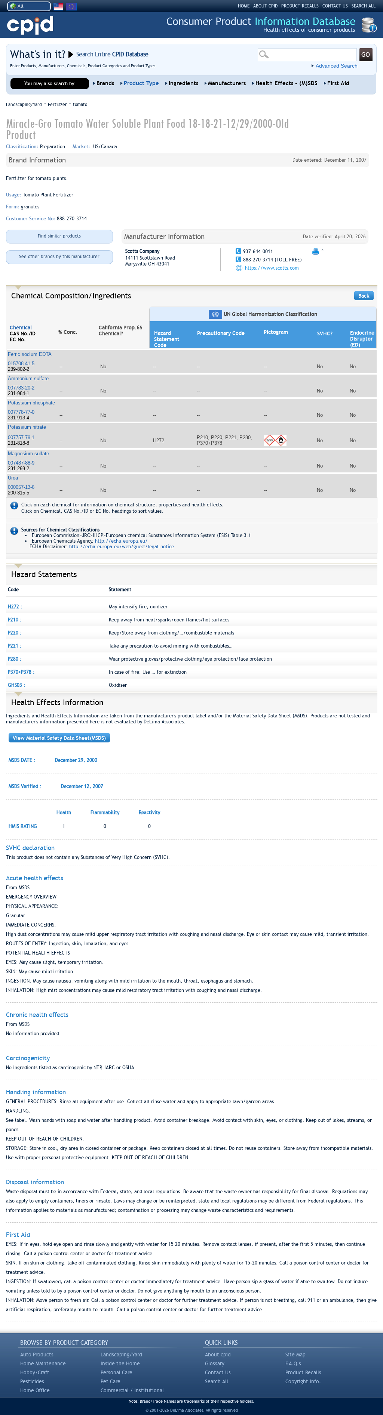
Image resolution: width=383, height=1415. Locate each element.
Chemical (21, 328)
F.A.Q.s (293, 1363)
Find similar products (59, 236)
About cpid (218, 1354)
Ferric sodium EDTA (30, 354)
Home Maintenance (43, 1363)
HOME (243, 6)
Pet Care (110, 1381)
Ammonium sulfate (28, 378)
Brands (105, 83)
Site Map (295, 1354)
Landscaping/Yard (121, 1354)
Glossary (214, 1363)
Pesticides (32, 1381)
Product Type (141, 83)
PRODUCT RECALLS (300, 6)
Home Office (35, 1390)
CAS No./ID (23, 333)
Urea (13, 478)
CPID (30, 25)
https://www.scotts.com (272, 268)
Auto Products (36, 1354)
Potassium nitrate (27, 427)
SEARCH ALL (364, 6)
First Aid (338, 83)
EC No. (18, 339)
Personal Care (116, 1372)
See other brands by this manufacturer (59, 256)
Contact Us (218, 1372)
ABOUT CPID (265, 6)
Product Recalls (303, 1372)
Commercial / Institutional (132, 1390)
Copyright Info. (303, 1381)
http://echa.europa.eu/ (121, 541)
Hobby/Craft (34, 1372)
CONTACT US (335, 6)
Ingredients (183, 83)
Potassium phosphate (31, 403)
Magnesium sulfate (28, 453)
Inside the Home (120, 1363)
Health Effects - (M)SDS (286, 83)
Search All (216, 1381)
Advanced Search (337, 66)
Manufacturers (227, 83)
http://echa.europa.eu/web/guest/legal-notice (121, 546)
